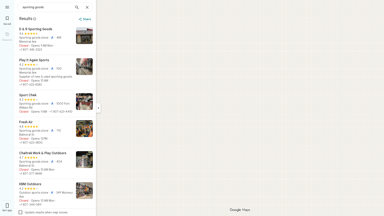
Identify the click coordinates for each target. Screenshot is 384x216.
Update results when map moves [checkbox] (42, 212)
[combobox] (47, 7)
